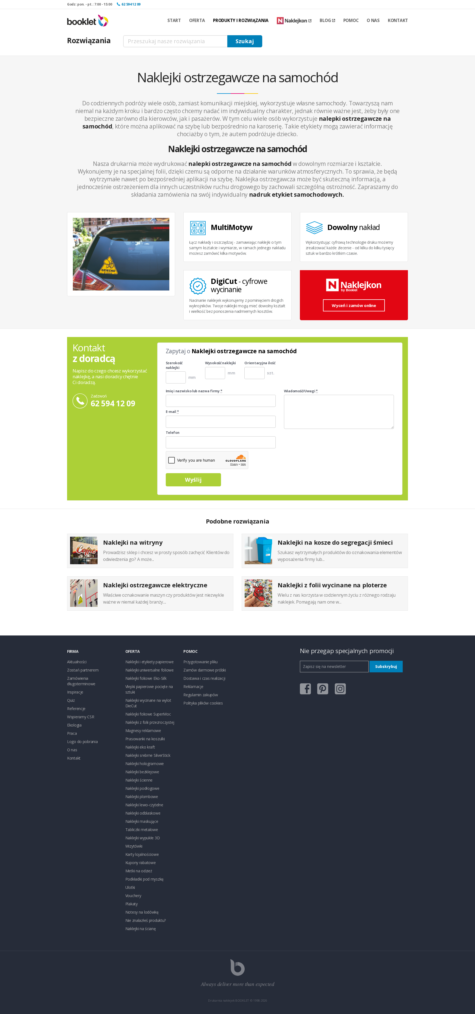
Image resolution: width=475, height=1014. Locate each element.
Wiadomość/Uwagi (301, 391)
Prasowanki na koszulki (145, 738)
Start (174, 20)
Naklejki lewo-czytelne (144, 804)
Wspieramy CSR (80, 716)
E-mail (172, 412)
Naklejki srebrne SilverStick (147, 755)
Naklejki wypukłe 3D (142, 837)
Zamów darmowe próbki (204, 670)
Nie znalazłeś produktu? (145, 920)
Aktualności (77, 661)
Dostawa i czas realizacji (204, 678)
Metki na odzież (138, 870)
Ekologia (74, 725)
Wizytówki (133, 846)
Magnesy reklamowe (143, 730)
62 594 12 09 (130, 4)
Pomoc (351, 20)
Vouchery (133, 895)
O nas (373, 20)
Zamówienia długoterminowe (81, 681)
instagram (340, 688)
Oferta (197, 20)
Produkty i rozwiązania (241, 20)
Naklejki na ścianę (140, 928)
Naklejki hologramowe (144, 763)
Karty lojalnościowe (142, 854)
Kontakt (398, 20)
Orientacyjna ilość (259, 363)
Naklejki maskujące (141, 821)
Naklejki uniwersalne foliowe (149, 670)
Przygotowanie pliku (200, 661)
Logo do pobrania (82, 741)
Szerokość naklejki (174, 365)
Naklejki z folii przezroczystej (149, 722)
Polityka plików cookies (203, 703)
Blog (325, 20)
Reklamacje (193, 686)
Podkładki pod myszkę (144, 879)
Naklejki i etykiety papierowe (149, 661)
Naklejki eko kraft (140, 747)
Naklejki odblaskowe (143, 813)
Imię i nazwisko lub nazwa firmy (194, 391)
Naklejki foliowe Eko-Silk (146, 678)
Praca (72, 733)
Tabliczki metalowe (141, 829)
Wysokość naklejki (220, 363)
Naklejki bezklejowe (142, 771)
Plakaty (131, 903)
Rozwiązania (89, 40)
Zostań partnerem (83, 670)
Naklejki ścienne (139, 780)
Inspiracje (75, 692)
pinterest (322, 688)
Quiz (71, 700)
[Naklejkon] (294, 21)
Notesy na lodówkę (142, 912)
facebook (305, 688)
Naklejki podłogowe (142, 788)
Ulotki (130, 887)
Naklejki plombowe (141, 796)
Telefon (172, 433)
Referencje (76, 708)
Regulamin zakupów (200, 694)
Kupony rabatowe (140, 862)
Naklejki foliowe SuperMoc (148, 714)
